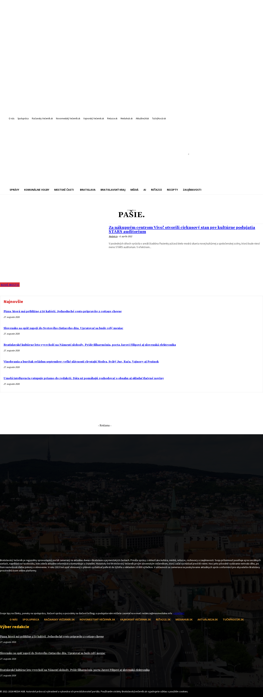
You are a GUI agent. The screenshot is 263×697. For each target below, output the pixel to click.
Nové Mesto (10, 285)
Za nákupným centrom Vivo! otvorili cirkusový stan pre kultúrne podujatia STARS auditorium (182, 229)
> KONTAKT (178, 613)
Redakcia (113, 236)
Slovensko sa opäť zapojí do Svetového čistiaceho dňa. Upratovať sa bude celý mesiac (63, 328)
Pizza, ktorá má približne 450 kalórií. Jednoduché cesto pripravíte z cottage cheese (63, 311)
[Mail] (8, 605)
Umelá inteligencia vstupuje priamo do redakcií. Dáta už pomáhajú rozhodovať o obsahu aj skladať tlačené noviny (84, 378)
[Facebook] (2, 605)
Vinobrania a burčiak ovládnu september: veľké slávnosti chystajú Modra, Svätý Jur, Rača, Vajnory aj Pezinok (81, 361)
